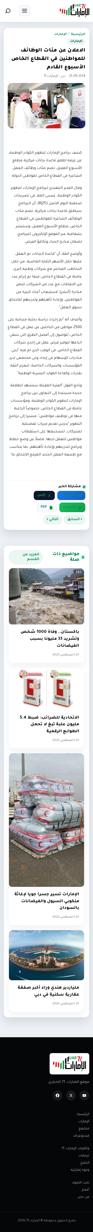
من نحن (83, 1197)
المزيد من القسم (31, 557)
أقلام (85, 1190)
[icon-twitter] (71, 1095)
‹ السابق (74, 520)
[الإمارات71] (74, 10)
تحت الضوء (80, 1183)
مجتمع (84, 1129)
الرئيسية (78, 34)
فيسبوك (68, 495)
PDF (44, 507)
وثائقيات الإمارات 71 (75, 1148)
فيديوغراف (81, 1136)
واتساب (69, 507)
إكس (41, 495)
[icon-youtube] (84, 1095)
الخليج (84, 1163)
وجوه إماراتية (80, 1170)
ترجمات (83, 1156)
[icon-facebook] (57, 1095)
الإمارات (60, 34)
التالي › (52, 520)
